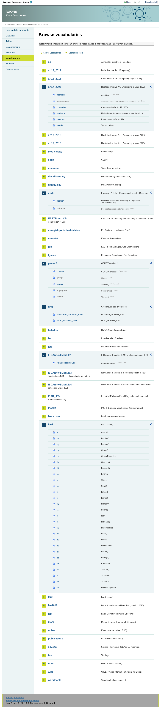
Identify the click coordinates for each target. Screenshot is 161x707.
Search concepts (76, 53)
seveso (52, 647)
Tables (9, 41)
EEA (18, 2)
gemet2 (52, 263)
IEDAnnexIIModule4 (60, 384)
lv (57, 534)
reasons (60, 119)
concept (60, 271)
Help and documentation (18, 30)
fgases (52, 255)
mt (58, 540)
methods (61, 113)
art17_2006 (54, 87)
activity (60, 201)
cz (58, 456)
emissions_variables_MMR (70, 314)
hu (58, 504)
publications (55, 638)
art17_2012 (54, 135)
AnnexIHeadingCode (67, 363)
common (53, 168)
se (58, 569)
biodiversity (55, 151)
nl (58, 546)
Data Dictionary (29, 24)
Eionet (18, 24)
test (50, 655)
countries (61, 107)
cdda (51, 159)
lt (57, 522)
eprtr (51, 193)
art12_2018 (54, 78)
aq (49, 62)
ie (57, 510)
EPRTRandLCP (57, 218)
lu (58, 528)
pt (58, 558)
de (58, 462)
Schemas (10, 52)
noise (51, 630)
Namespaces (12, 69)
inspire (52, 408)
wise (50, 672)
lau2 (50, 597)
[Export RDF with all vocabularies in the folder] (151, 87)
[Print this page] (135, 2)
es (58, 486)
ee (58, 474)
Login (129, 2)
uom (50, 663)
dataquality (54, 184)
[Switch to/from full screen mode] (139, 2)
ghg (50, 306)
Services (10, 63)
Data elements (13, 47)
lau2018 (52, 605)
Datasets (10, 35)
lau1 (50, 424)
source (60, 284)
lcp (50, 613)
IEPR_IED (54, 396)
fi (57, 492)
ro (58, 563)
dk (58, 468)
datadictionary (56, 176)
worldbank (54, 680)
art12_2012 (54, 70)
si (57, 575)
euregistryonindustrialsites (64, 230)
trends (60, 125)
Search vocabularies (52, 53)
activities (61, 95)
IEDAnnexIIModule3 (60, 372)
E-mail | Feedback (15, 697)
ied (50, 346)
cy (58, 450)
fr (57, 498)
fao (50, 246)
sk (58, 581)
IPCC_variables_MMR (67, 320)
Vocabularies (13, 58)
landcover (54, 416)
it (57, 516)
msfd (51, 622)
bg (58, 444)
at (57, 432)
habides (53, 330)
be (58, 438)
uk (58, 587)
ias (50, 338)
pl (58, 552)
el (57, 480)
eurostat (53, 238)
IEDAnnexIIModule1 (60, 355)
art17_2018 (54, 143)
